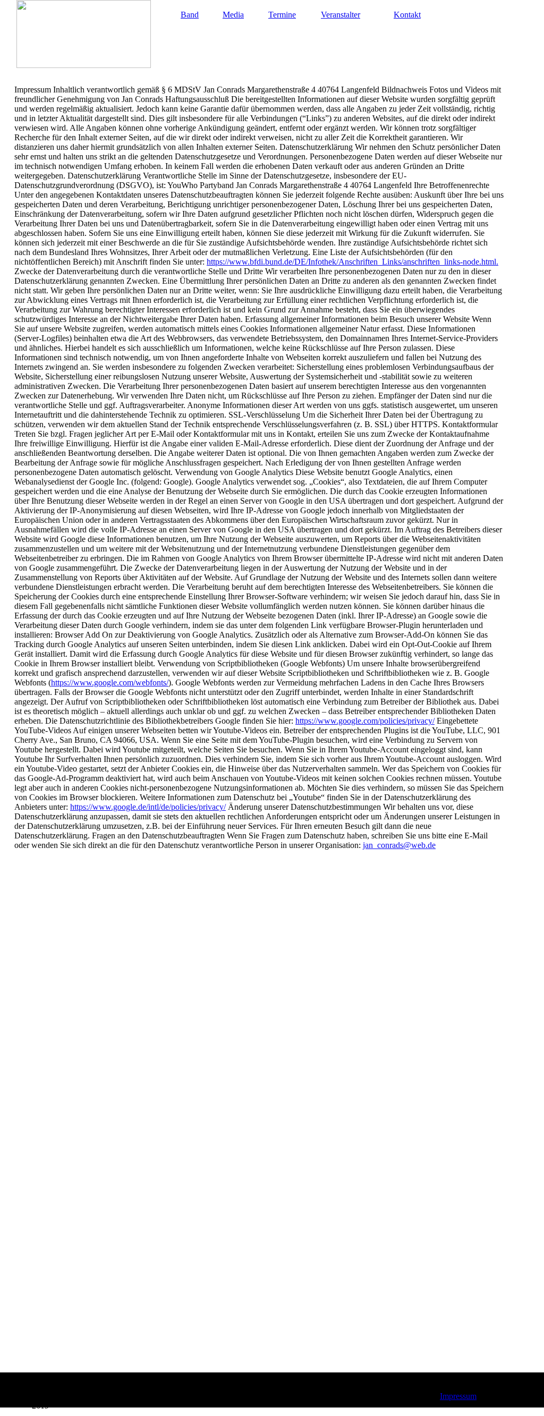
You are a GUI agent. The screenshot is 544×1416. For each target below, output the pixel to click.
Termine (282, 14)
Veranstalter (340, 14)
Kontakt (407, 14)
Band (190, 14)
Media (233, 14)
